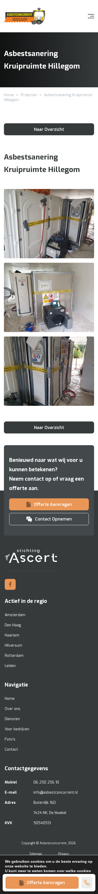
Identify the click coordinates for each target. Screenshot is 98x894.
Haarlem (12, 635)
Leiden (10, 665)
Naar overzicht (49, 129)
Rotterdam (14, 655)
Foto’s (10, 739)
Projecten (29, 95)
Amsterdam (15, 615)
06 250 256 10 (46, 782)
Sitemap (36, 854)
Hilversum (13, 645)
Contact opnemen (53, 519)
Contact (11, 749)
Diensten (12, 719)
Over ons (12, 708)
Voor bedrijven (17, 729)
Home (9, 95)
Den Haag (13, 625)
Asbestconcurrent (53, 843)
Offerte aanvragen (46, 882)
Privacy (63, 854)
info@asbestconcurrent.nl (55, 792)
